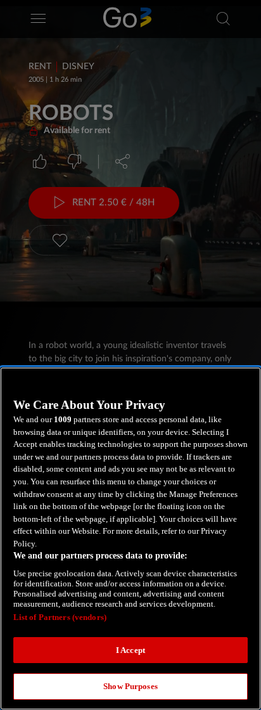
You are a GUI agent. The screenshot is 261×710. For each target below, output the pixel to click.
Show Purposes (130, 686)
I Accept (130, 650)
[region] (130, 538)
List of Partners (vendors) (59, 617)
